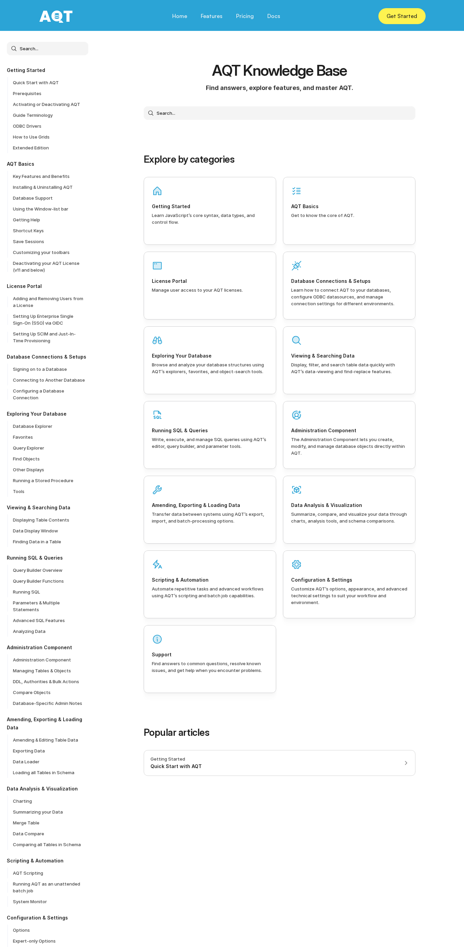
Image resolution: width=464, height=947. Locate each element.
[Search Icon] (47, 48)
